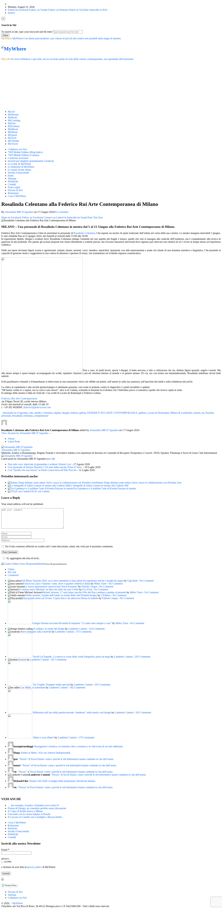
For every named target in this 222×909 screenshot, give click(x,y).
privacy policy (34, 867)
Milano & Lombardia (181, 412)
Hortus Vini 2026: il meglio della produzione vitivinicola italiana (62, 781)
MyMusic (13, 132)
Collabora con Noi (17, 149)
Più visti (12, 572)
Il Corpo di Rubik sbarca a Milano (25, 811)
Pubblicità (13, 181)
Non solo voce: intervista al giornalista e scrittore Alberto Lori (39, 464)
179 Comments (86, 737)
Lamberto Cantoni (77, 628)
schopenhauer (41, 415)
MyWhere (6, 38)
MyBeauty (13, 114)
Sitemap (12, 178)
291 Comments (58, 659)
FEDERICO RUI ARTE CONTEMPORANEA (112, 412)
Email (5, 849)
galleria (142, 412)
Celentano (47, 412)
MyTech (12, 138)
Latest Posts (14, 441)
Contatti (12, 184)
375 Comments (83, 631)
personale (6, 415)
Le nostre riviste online (19, 169)
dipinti (57, 412)
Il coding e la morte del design (48, 628)
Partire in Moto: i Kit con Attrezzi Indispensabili (45, 752)
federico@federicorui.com (37, 407)
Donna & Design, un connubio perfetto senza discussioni (37, 808)
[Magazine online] (13, 49)
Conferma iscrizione (18, 158)
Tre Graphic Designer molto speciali (51, 684)
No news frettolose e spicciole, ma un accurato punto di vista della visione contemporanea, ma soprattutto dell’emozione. (72, 59)
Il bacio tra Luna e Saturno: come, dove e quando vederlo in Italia (56, 583)
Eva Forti (87, 589)
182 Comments (77, 687)
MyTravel (13, 143)
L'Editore (105, 595)
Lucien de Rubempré (158, 412)
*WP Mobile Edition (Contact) (23, 155)
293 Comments (142, 656)
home (10, 175)
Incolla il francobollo (18, 172)
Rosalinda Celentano (84, 233)
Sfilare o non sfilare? (43, 737)
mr (203, 412)
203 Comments (102, 684)
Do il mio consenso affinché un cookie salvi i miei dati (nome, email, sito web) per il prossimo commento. (59, 546)
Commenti (13, 575)
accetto (7, 861)
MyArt (11, 111)
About (11, 438)
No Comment (61, 212)
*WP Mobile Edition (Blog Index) (25, 152)
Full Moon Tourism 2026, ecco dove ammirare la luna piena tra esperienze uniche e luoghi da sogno (72, 580)
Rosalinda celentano (22, 415)
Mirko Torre (100, 583)
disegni (65, 412)
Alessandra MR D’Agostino (15, 450)
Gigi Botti (132, 580)
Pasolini (209, 412)
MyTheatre (13, 140)
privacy (5, 858)
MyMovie (13, 129)
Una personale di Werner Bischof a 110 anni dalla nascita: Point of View (45, 467)
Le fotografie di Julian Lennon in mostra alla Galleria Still (98, 485)
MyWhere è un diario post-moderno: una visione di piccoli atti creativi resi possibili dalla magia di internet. (66, 38)
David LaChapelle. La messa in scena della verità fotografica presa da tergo (71, 656)
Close (5, 35)
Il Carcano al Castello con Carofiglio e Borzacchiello (35, 817)
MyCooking (14, 120)
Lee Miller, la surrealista (32, 687)
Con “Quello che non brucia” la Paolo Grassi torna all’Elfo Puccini (42, 470)
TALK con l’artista (39, 491)
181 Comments (143, 712)
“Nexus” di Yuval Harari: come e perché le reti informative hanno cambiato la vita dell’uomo (66, 759)
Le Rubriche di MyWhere (21, 166)
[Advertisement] (111, 85)
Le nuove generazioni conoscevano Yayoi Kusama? (51, 586)
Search (11, 12)
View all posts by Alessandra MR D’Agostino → (26, 433)
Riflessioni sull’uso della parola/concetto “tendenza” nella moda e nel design (72, 712)
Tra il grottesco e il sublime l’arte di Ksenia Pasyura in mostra (104, 488)
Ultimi (11, 569)
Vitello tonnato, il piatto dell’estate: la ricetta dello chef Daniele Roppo (61, 595)
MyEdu (12, 123)
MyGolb (5, 59)
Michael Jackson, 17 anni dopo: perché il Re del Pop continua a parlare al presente (84, 592)
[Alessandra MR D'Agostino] (17, 447)
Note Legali (14, 187)
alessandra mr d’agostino (15, 412)
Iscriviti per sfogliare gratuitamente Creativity (31, 161)
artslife (37, 412)
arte (31, 412)
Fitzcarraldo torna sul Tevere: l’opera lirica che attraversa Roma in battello (60, 598)
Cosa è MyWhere (17, 196)
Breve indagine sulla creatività (35, 631)
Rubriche (12, 828)
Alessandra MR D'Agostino (19, 212)
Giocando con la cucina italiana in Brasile (29, 814)
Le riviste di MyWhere (19, 164)
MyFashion (14, 126)
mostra (196, 412)
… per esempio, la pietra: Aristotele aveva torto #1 (33, 805)
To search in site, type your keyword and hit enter (26, 31)
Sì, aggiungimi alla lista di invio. (23, 558)
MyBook (12, 117)
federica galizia (78, 412)
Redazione (13, 193)
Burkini (22, 659)
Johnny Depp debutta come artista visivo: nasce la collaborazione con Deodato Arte (138, 482)
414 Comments (97, 628)
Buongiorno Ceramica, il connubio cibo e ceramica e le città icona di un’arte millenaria (78, 746)
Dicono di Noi (15, 190)
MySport (12, 135)
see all (50, 458)
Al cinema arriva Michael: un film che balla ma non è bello (48, 589)
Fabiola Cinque (89, 586)
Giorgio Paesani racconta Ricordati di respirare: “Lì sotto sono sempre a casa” (72, 623)
